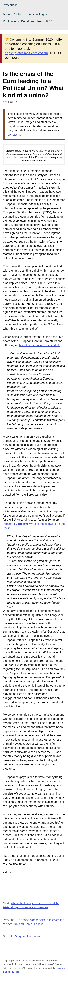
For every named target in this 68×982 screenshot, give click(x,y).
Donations (27, 21)
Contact (18, 14)
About (7, 14)
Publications (11, 21)
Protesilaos (10, 4)
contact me (15, 134)
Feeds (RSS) (44, 21)
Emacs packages (36, 14)
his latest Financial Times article (39, 345)
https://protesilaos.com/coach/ (26, 53)
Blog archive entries (27, 936)
